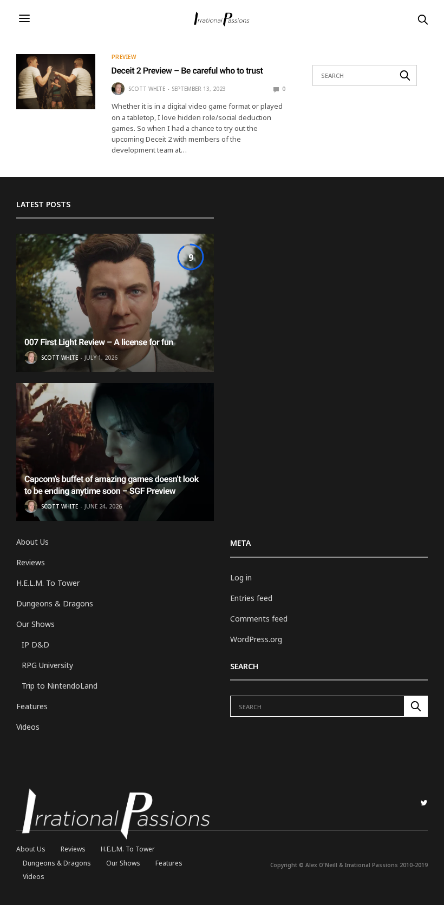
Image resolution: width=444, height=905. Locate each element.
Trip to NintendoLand (59, 686)
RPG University (47, 665)
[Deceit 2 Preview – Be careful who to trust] (55, 81)
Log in (241, 577)
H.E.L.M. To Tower (48, 583)
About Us (32, 542)
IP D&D (35, 644)
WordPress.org (256, 639)
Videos (28, 727)
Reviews (30, 562)
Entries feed (251, 598)
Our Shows (35, 624)
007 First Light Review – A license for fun (98, 342)
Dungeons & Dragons (54, 603)
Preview (124, 57)
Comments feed (259, 618)
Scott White (146, 89)
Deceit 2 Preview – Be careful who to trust (187, 70)
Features (32, 706)
